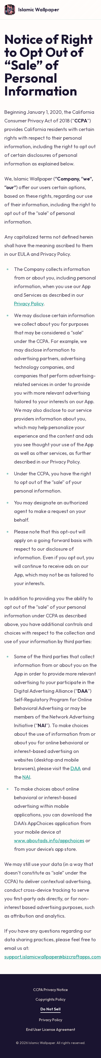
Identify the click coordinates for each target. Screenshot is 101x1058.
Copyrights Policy (50, 999)
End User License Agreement (50, 1029)
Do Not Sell (50, 1009)
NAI (26, 777)
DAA (76, 768)
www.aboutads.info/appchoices (49, 840)
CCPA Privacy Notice (50, 989)
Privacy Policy (29, 303)
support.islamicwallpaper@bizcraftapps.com (52, 957)
